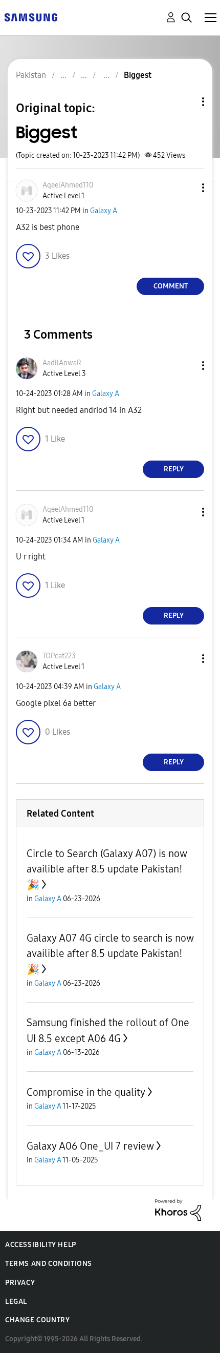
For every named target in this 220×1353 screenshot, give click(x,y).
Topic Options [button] (185, 102)
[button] (186, 188)
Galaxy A (103, 210)
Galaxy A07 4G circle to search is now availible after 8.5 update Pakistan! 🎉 (110, 953)
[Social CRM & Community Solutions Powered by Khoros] (178, 1209)
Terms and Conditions (48, 1263)
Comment (170, 286)
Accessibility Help (40, 1244)
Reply (174, 469)
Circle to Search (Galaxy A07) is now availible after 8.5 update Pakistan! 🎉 (107, 869)
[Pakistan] (30, 17)
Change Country (37, 1320)
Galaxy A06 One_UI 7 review (90, 1146)
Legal (16, 1301)
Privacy (20, 1282)
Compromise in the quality (86, 1092)
